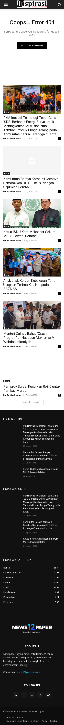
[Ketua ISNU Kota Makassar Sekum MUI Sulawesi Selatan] (32, 213)
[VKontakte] (48, 695)
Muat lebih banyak (30, 402)
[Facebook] (24, 695)
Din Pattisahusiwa (12, 138)
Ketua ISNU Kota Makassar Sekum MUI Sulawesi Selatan (29, 234)
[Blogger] (16, 695)
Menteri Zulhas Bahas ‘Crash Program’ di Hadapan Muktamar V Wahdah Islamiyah (28, 338)
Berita (6, 112)
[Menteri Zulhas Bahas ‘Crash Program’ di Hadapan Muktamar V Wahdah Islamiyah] (32, 315)
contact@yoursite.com (28, 672)
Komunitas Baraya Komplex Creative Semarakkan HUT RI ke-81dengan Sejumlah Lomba (30, 183)
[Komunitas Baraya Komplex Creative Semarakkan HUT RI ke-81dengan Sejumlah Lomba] (32, 160)
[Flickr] (32, 695)
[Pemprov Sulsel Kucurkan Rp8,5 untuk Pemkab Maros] (32, 368)
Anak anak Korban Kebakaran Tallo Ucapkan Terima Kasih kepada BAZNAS (29, 285)
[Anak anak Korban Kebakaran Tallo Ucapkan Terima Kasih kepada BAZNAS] (32, 262)
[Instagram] (40, 695)
